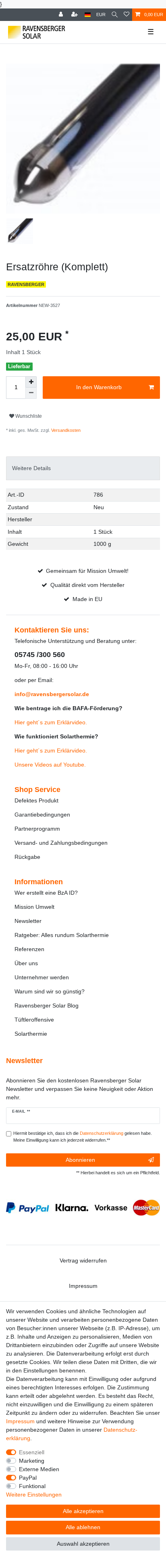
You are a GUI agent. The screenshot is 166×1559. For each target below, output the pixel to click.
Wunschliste (28, 416)
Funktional (32, 1486)
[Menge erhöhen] (31, 382)
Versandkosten (65, 430)
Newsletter (28, 921)
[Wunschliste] (126, 14)
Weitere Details (31, 468)
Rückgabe (27, 857)
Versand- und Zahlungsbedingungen (61, 843)
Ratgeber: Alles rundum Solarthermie (62, 935)
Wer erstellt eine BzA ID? (46, 892)
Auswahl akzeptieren (83, 1543)
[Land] (87, 14)
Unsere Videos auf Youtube (49, 764)
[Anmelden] (61, 14)
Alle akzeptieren (83, 1511)
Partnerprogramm (37, 828)
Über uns (26, 963)
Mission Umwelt (34, 907)
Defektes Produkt (36, 800)
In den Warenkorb (99, 387)
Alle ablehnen (83, 1527)
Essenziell (31, 1452)
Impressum (83, 1286)
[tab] (83, 468)
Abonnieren (80, 1160)
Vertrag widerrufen (83, 1260)
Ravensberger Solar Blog (47, 1005)
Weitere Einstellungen (34, 1494)
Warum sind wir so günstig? (50, 991)
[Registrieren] (75, 14)
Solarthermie (31, 1033)
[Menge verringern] (31, 393)
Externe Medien (39, 1469)
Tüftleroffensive (34, 1019)
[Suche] (114, 14)
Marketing (31, 1460)
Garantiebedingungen (42, 814)
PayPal (28, 1477)
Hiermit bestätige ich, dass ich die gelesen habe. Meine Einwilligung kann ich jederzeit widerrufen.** (82, 1136)
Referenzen (29, 949)
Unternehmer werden (42, 977)
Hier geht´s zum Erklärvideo (50, 722)
